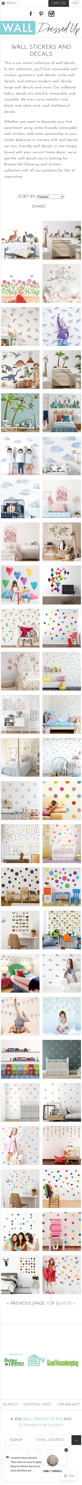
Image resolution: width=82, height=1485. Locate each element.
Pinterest (41, 13)
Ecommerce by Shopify (41, 1425)
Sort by (26, 197)
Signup (16, 1440)
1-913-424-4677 (68, 1405)
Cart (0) (59, 3)
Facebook (30, 13)
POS (59, 1419)
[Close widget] (66, 1450)
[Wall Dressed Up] (41, 22)
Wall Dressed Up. (39, 1419)
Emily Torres (52, 1471)
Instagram (51, 13)
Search (10, 1405)
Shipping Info (37, 1405)
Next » (68, 1303)
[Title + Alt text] (41, 1347)
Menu (11, 3)
